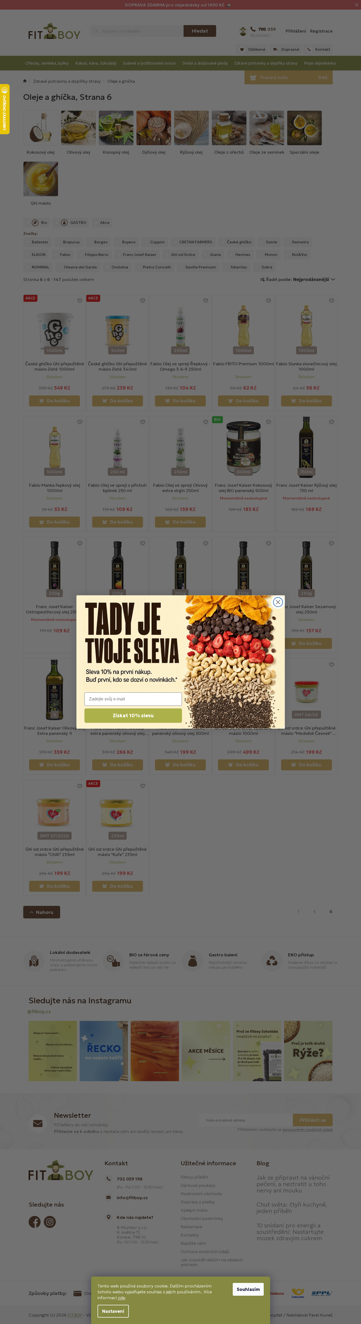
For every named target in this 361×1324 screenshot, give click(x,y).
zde (121, 1297)
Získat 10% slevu (133, 715)
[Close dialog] (278, 602)
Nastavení (113, 1311)
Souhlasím (248, 1289)
